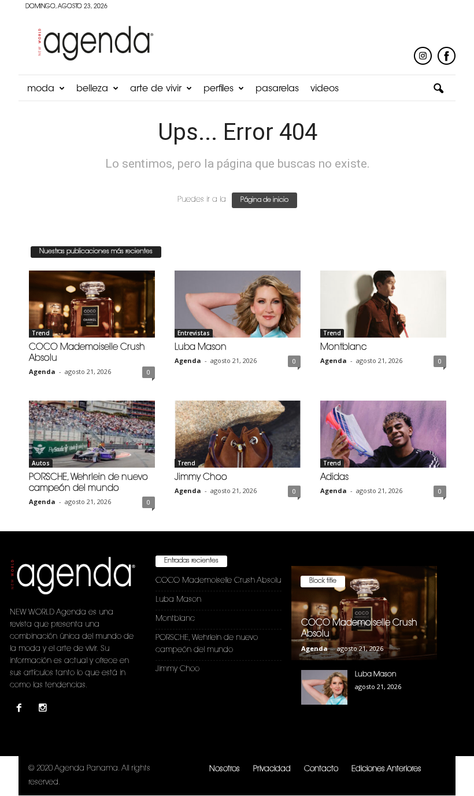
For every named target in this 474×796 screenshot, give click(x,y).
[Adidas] (383, 434)
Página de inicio (264, 200)
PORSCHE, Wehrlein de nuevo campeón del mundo (206, 644)
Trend (41, 333)
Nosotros (224, 769)
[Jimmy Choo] (238, 434)
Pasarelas (277, 89)
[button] (438, 89)
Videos (324, 89)
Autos (41, 463)
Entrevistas (193, 333)
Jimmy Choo (201, 477)
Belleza (92, 89)
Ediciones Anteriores (386, 769)
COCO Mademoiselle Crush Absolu (218, 580)
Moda (40, 89)
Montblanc (343, 347)
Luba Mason (201, 347)
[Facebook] (22, 709)
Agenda (42, 371)
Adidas (334, 477)
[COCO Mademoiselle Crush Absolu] (92, 304)
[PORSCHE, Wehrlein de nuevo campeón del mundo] (92, 434)
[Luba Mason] (238, 304)
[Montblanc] (383, 304)
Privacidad (272, 769)
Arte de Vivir (156, 89)
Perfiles (218, 89)
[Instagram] (44, 709)
